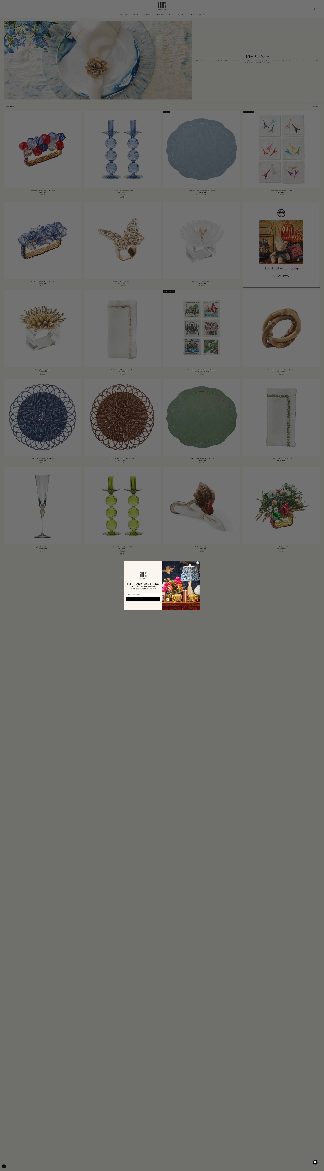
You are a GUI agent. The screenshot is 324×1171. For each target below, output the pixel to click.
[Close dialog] (197, 562)
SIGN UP (143, 599)
